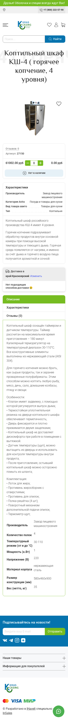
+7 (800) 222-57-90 (53, 9)
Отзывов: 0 (12, 148)
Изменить (36, 276)
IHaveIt (31, 708)
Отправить (55, 631)
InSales (7, 713)
